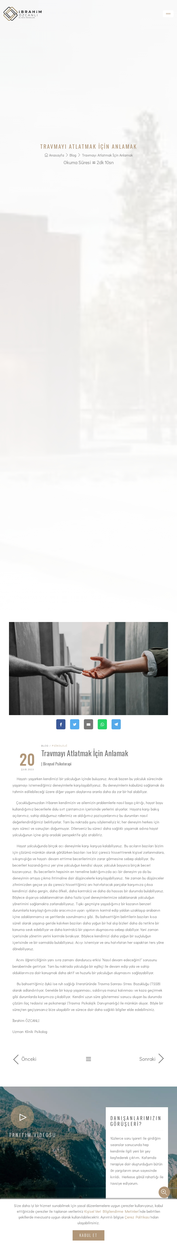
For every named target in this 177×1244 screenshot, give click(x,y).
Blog (73, 155)
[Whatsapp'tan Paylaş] (102, 724)
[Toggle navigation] (168, 13)
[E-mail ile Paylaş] (88, 724)
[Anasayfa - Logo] (22, 14)
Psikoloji (59, 745)
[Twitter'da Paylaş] (74, 724)
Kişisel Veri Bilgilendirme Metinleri (111, 1211)
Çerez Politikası (137, 1217)
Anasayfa (56, 155)
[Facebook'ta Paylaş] (60, 724)
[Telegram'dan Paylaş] (116, 724)
